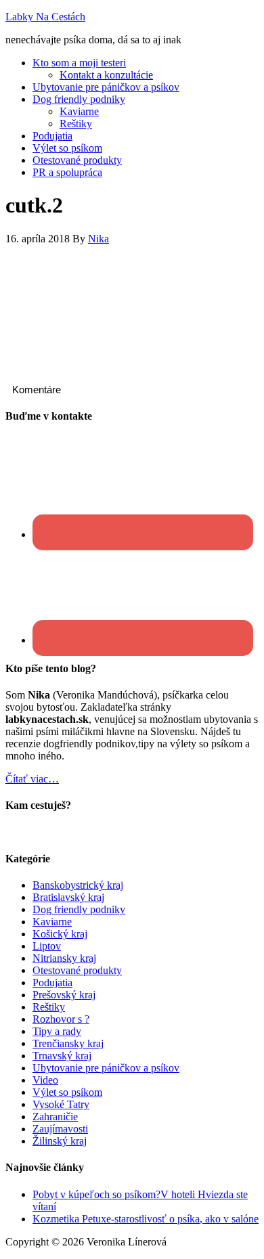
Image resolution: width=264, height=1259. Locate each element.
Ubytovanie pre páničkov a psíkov (105, 1068)
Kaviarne (52, 921)
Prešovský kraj (63, 994)
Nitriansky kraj (64, 958)
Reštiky (48, 1007)
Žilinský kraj (59, 1141)
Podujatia (52, 982)
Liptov (46, 946)
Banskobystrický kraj (77, 885)
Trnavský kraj (61, 1055)
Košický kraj (59, 934)
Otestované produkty (77, 970)
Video (45, 1080)
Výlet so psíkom (67, 1092)
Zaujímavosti (60, 1128)
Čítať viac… (32, 779)
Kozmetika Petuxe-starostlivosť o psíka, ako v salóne (145, 1218)
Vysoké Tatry (60, 1104)
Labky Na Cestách (45, 16)
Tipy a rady (56, 1031)
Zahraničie (55, 1116)
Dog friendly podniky (78, 909)
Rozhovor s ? (60, 1019)
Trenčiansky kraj (68, 1043)
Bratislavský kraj (68, 897)
